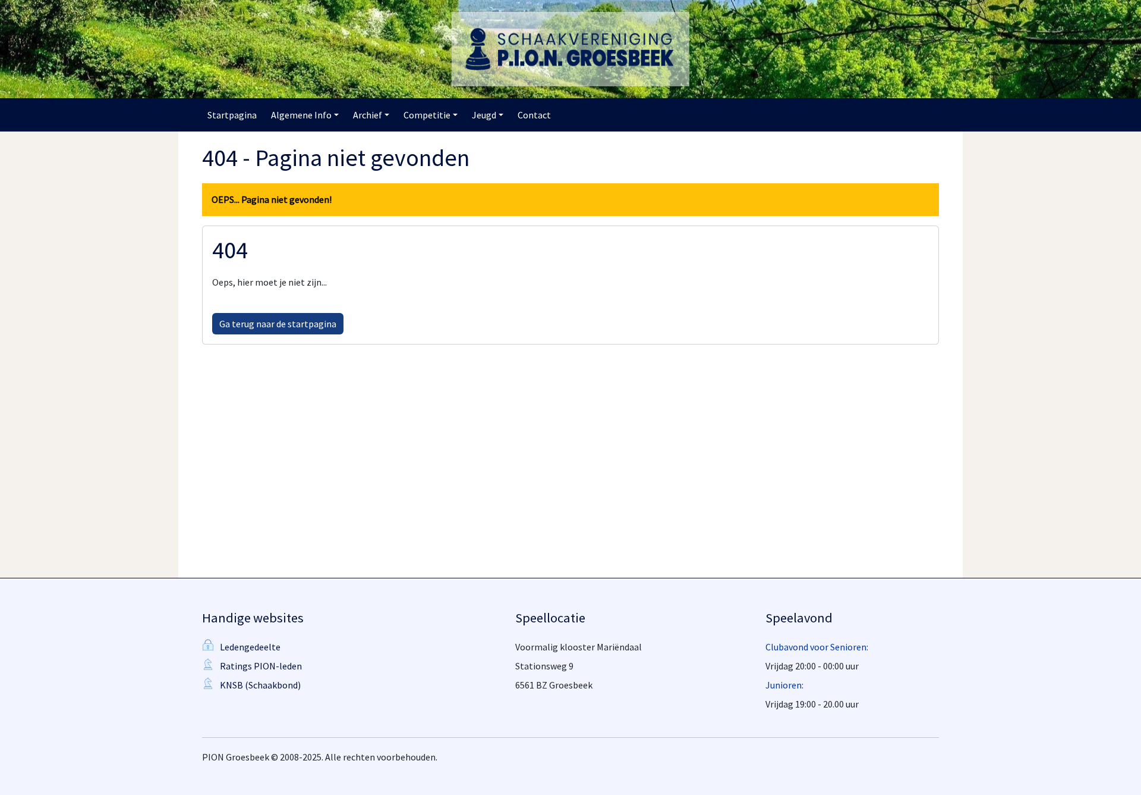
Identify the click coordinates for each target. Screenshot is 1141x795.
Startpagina (232, 115)
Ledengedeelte (250, 647)
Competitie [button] (427, 115)
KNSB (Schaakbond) (260, 685)
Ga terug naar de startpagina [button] (277, 324)
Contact (534, 115)
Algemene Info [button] (301, 115)
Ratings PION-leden (261, 666)
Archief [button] (367, 115)
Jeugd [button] (484, 115)
